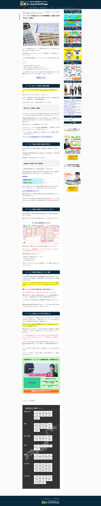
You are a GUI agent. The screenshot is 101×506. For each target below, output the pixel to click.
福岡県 (36, 476)
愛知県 (36, 446)
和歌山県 (49, 458)
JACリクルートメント (71, 7)
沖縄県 (43, 482)
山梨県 (43, 436)
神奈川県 (43, 424)
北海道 (36, 412)
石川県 (36, 439)
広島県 (36, 464)
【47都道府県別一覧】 (56, 498)
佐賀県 (43, 479)
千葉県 (49, 424)
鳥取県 (36, 467)
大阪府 (36, 455)
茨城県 (49, 427)
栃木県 (43, 427)
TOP (24, 7)
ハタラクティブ (61, 7)
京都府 (43, 455)
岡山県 (43, 464)
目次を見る (43, 77)
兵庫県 (36, 458)
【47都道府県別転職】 (43, 7)
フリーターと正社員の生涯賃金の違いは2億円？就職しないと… (39, 289)
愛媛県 (43, 470)
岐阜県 (49, 446)
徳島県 (36, 470)
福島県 (36, 418)
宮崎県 (36, 479)
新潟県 (36, 436)
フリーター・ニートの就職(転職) (29, 400)
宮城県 (36, 415)
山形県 (49, 415)
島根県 (43, 467)
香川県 (49, 467)
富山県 (43, 439)
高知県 (49, 470)
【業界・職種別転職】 (33, 7)
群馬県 (36, 430)
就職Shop (31, 382)
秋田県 (43, 415)
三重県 (36, 449)
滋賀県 (43, 458)
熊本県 (43, 476)
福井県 (49, 439)
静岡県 (43, 446)
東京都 (36, 424)
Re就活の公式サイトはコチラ (72, 188)
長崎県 (49, 479)
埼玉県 (36, 427)
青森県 (43, 412)
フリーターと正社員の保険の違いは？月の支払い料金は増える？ (38, 136)
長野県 (49, 436)
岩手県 (49, 412)
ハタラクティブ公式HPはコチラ (72, 157)
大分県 (49, 476)
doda (52, 7)
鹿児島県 (37, 482)
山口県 (49, 464)
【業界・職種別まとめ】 (47, 498)
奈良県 (49, 455)
